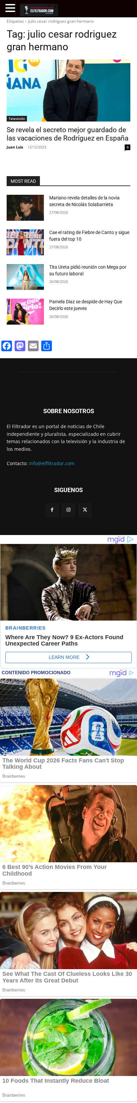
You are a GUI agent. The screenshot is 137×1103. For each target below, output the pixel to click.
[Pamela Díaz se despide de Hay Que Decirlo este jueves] (25, 312)
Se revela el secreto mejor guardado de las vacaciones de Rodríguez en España (67, 134)
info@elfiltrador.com (51, 463)
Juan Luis (15, 146)
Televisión (17, 118)
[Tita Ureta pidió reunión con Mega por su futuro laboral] (25, 277)
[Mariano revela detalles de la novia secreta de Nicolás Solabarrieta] (25, 208)
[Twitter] (84, 509)
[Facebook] (52, 509)
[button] (11, 8)
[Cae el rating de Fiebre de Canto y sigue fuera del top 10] (25, 242)
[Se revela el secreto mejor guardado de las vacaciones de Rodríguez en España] (68, 91)
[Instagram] (68, 509)
